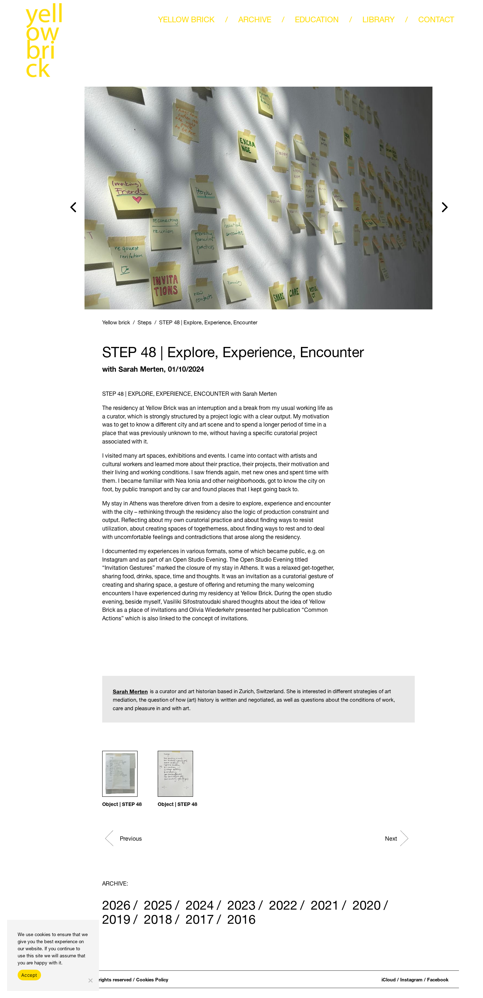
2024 (200, 903)
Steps (145, 321)
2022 (283, 903)
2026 (116, 903)
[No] (90, 980)
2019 (116, 917)
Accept (29, 975)
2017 (200, 917)
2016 (241, 917)
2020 (367, 903)
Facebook (437, 979)
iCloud (389, 979)
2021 (325, 903)
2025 (158, 903)
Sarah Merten (141, 368)
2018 (158, 917)
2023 (241, 903)
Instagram (411, 979)
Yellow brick (116, 321)
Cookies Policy (152, 979)
